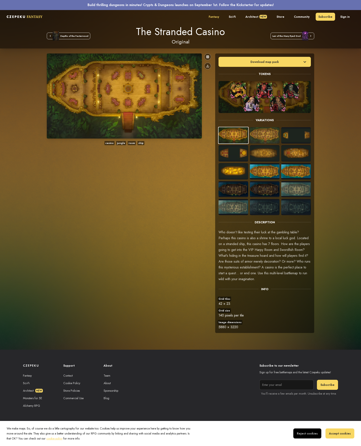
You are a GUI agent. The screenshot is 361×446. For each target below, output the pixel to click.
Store (280, 17)
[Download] (207, 66)
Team (107, 376)
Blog (106, 398)
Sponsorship (111, 391)
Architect (255, 17)
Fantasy (214, 17)
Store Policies (71, 391)
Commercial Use (73, 398)
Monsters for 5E (32, 398)
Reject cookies (307, 433)
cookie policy (54, 438)
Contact (68, 376)
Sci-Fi (232, 17)
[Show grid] (207, 56)
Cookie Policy (71, 383)
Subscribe (325, 17)
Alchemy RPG (31, 406)
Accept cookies (340, 433)
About (107, 383)
